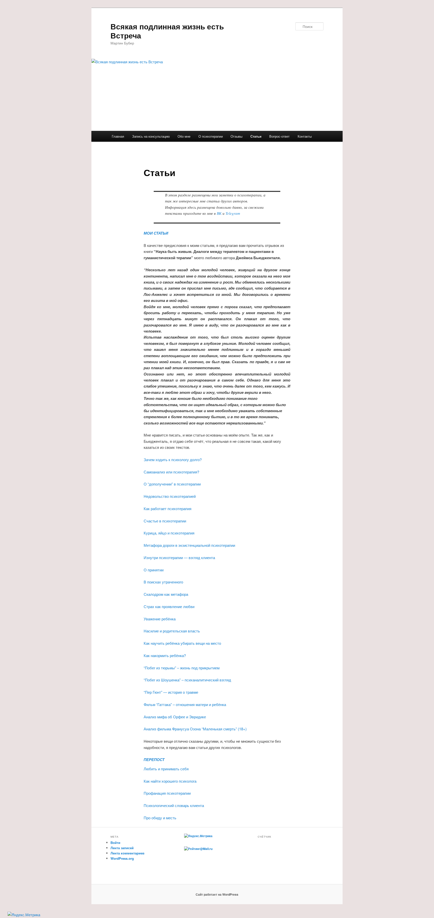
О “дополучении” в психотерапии (173, 484)
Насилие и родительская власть (172, 630)
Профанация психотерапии (167, 793)
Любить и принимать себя (166, 768)
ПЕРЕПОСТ (154, 759)
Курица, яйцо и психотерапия (169, 532)
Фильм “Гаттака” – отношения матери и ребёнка (185, 704)
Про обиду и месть (160, 817)
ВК (219, 213)
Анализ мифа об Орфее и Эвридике (175, 716)
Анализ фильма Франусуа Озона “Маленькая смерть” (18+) (195, 728)
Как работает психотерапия (167, 508)
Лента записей (122, 847)
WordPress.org (122, 858)
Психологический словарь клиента (174, 805)
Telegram (233, 213)
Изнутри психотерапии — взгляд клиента (179, 557)
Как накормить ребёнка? (165, 655)
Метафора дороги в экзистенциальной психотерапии (189, 545)
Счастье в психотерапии (165, 520)
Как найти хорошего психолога (170, 781)
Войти (115, 842)
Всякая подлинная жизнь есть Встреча (167, 31)
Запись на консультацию (151, 136)
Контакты (305, 136)
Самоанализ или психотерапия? (171, 471)
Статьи (255, 136)
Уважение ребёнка (160, 618)
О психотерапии (210, 136)
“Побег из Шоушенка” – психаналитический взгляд (187, 679)
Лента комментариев (127, 853)
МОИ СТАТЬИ (156, 233)
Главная (118, 136)
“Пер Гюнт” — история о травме (171, 692)
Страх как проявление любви (169, 606)
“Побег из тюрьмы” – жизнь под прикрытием (182, 667)
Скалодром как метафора (166, 594)
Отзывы (236, 136)
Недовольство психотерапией (170, 496)
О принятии (154, 569)
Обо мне (184, 136)
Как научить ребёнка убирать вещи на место (182, 643)
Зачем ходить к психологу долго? (173, 459)
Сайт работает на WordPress (217, 894)
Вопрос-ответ (279, 136)
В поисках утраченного (163, 581)
